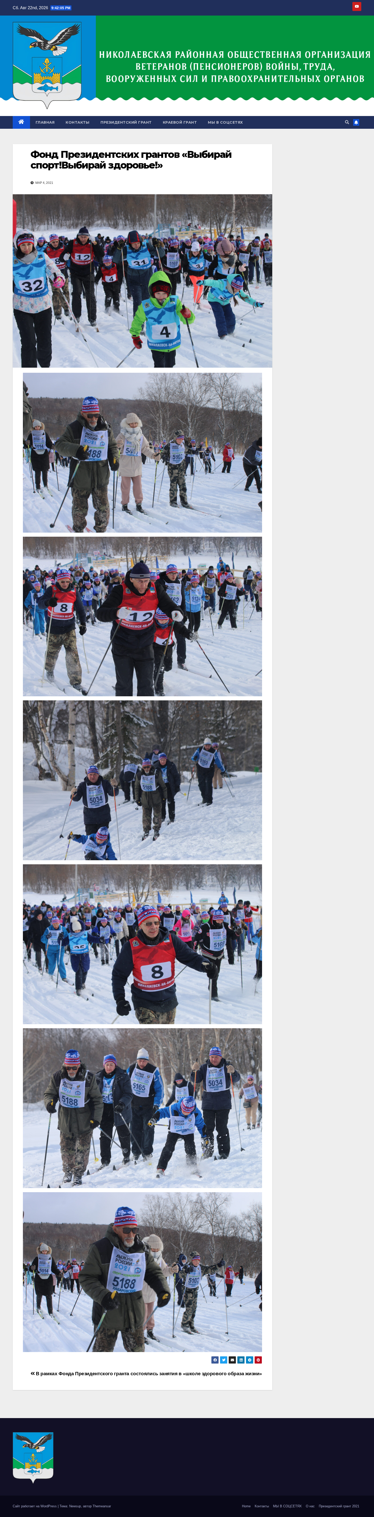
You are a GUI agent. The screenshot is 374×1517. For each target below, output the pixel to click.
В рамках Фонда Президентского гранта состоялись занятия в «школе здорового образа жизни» (148, 1373)
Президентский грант (126, 122)
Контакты (77, 122)
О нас (310, 1506)
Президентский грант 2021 (339, 1506)
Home (246, 1506)
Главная (45, 122)
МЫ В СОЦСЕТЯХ (225, 122)
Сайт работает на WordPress (35, 1506)
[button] (347, 122)
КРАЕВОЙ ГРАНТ (180, 122)
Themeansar (102, 1506)
